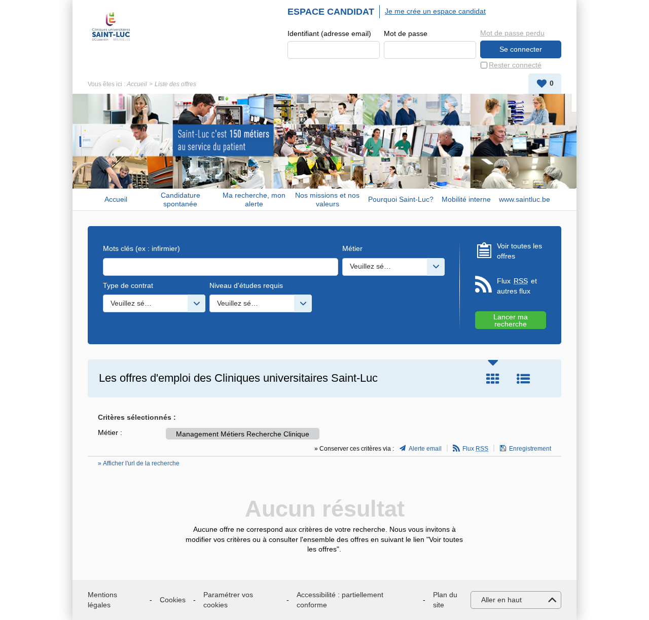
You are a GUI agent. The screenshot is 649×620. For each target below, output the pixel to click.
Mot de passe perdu (512, 33)
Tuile (492, 378)
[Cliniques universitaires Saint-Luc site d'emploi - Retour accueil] (111, 26)
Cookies (173, 600)
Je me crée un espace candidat (435, 11)
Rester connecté (515, 65)
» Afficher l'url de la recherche (138, 463)
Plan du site (445, 600)
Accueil (137, 84)
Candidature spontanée (180, 199)
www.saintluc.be (524, 199)
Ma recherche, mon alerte (254, 199)
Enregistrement (530, 448)
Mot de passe (405, 33)
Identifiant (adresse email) (329, 33)
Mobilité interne (466, 199)
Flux (475, 448)
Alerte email (425, 448)
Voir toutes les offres (519, 251)
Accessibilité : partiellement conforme (340, 600)
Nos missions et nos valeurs (327, 199)
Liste (523, 378)
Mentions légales (102, 600)
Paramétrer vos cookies (228, 600)
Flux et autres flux (517, 286)
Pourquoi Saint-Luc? (401, 199)
